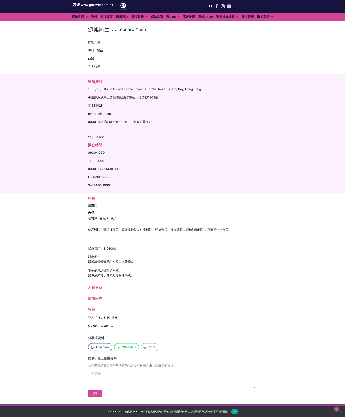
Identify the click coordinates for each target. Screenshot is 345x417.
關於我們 (263, 17)
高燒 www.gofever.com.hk (93, 5)
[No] (340, 411)
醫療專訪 (122, 17)
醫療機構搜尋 (225, 17)
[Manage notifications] (336, 409)
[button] (211, 6)
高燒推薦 (189, 17)
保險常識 (157, 17)
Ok (234, 411)
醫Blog (171, 17)
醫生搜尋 (248, 17)
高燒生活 (78, 17)
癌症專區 (106, 17)
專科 (94, 17)
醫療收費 (138, 17)
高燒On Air (205, 17)
